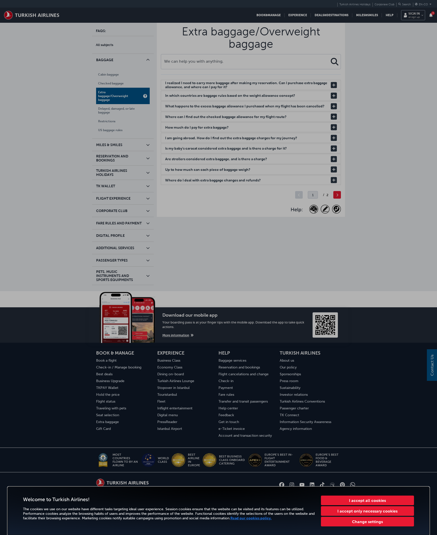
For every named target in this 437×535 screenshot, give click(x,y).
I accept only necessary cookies (367, 511)
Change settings (367, 521)
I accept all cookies (367, 500)
